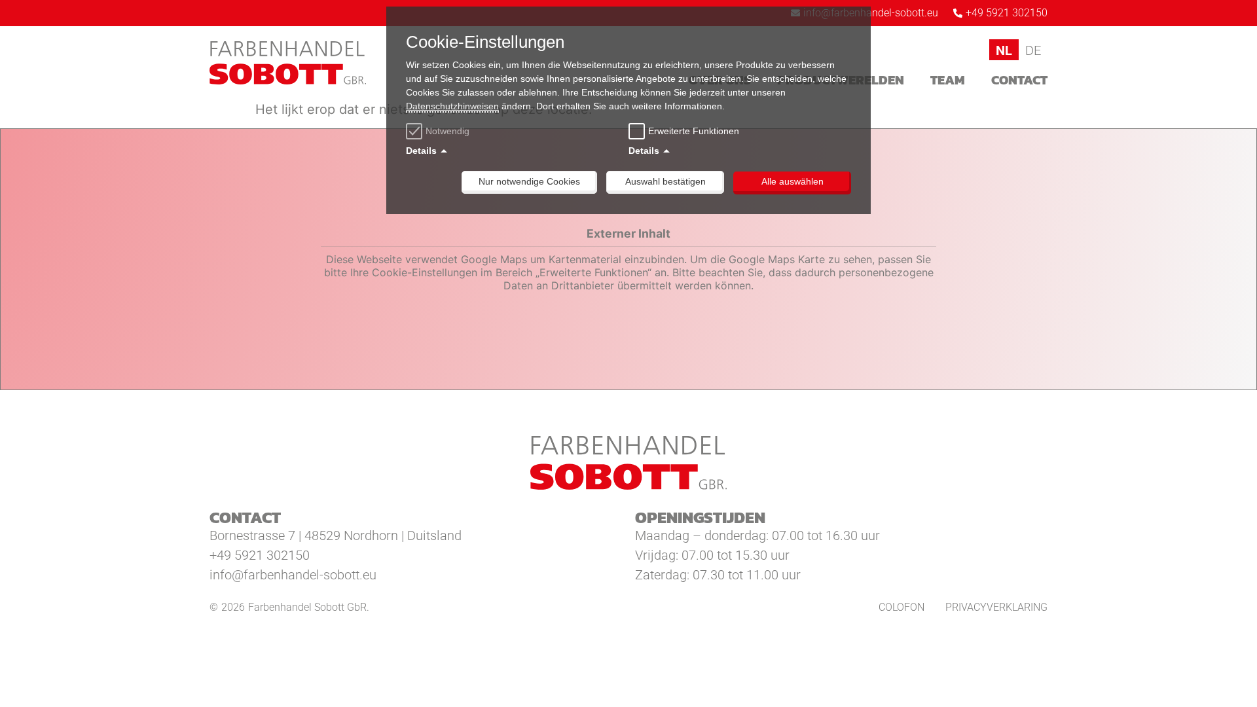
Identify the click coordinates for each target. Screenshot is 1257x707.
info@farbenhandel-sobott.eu (293, 575)
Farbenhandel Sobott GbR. (308, 607)
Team (947, 79)
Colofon (901, 607)
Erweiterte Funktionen (693, 131)
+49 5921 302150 (260, 555)
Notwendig (447, 131)
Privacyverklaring (996, 607)
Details (421, 150)
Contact (1019, 79)
